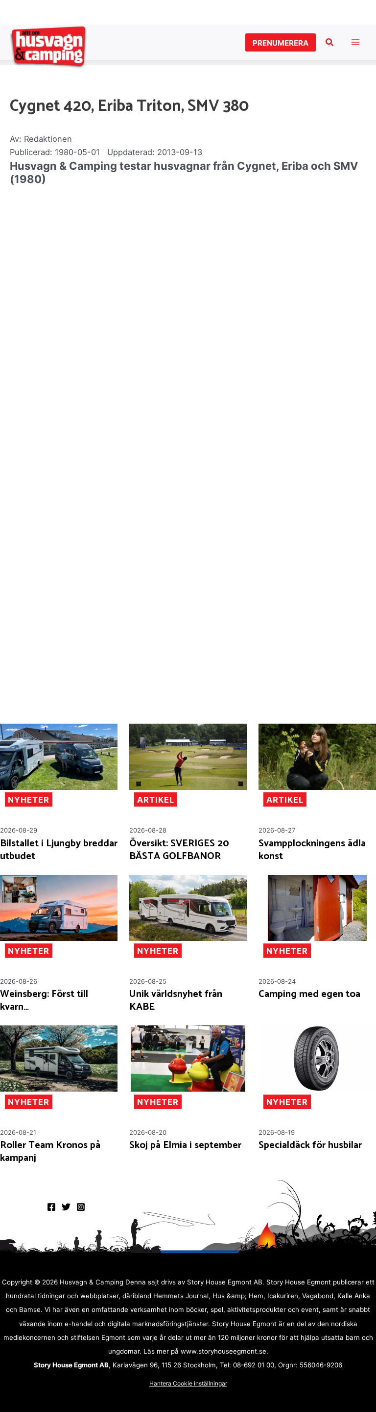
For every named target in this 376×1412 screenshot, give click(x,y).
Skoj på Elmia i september (185, 1145)
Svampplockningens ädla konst (312, 850)
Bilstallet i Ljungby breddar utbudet (59, 850)
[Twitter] (66, 1207)
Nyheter (28, 800)
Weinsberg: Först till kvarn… (44, 1001)
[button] (280, 42)
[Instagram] (80, 1207)
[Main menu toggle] (355, 42)
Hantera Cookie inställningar (188, 1383)
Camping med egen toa (309, 994)
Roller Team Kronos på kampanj (50, 1152)
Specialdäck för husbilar (310, 1145)
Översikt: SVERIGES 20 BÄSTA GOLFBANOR (179, 850)
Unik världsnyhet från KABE (175, 1001)
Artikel (155, 800)
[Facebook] (51, 1207)
